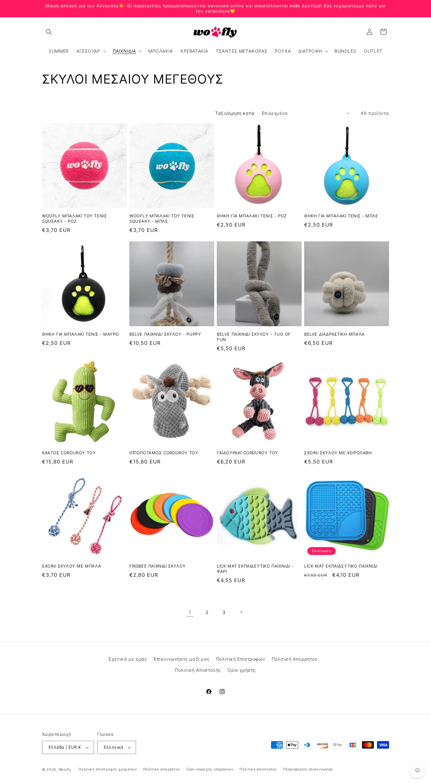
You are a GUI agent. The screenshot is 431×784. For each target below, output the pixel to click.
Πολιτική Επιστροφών (240, 659)
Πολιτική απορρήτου (161, 769)
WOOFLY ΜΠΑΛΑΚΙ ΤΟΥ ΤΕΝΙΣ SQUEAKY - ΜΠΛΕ (161, 218)
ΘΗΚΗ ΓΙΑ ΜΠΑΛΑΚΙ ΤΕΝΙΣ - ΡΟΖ (252, 215)
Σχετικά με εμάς (128, 659)
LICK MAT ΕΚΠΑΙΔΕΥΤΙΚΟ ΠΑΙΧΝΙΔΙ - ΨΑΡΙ (255, 568)
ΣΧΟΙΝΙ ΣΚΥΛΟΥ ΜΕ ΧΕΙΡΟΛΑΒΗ (338, 452)
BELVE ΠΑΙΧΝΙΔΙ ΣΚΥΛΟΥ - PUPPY (165, 334)
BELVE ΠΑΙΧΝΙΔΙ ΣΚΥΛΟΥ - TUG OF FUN (254, 337)
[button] (49, 32)
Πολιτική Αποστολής (198, 670)
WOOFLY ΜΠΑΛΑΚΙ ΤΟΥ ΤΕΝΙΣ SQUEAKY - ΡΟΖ (74, 218)
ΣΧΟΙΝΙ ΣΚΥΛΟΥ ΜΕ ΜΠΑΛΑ (71, 566)
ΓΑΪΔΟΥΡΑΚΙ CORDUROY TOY (247, 452)
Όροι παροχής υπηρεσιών (209, 769)
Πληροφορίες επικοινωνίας (308, 769)
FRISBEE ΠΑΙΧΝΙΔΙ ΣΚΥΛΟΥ (157, 566)
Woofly (65, 769)
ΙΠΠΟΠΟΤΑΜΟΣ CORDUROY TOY (163, 452)
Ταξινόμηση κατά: (235, 113)
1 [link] (190, 612)
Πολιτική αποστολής (258, 769)
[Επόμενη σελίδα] (241, 612)
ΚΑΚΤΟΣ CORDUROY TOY (69, 452)
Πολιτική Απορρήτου (295, 659)
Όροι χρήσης (241, 670)
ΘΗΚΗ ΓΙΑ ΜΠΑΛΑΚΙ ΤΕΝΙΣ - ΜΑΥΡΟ (80, 334)
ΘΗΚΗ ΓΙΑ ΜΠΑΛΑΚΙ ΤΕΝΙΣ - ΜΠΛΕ (341, 215)
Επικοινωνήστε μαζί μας (182, 659)
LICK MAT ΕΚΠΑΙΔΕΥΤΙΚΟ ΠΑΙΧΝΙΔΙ (340, 566)
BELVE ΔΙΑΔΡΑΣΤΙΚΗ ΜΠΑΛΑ (334, 334)
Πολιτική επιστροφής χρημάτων (108, 769)
